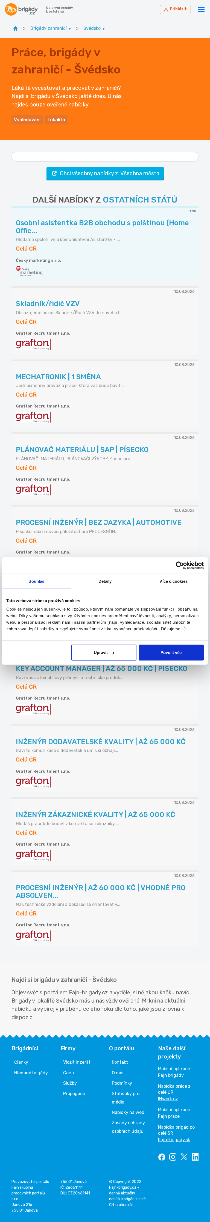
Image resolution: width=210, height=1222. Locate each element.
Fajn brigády (171, 1075)
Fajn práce (169, 1116)
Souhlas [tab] (36, 581)
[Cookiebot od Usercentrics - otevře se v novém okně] (180, 565)
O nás (117, 1072)
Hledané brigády (31, 1072)
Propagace (74, 1093)
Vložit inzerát (77, 1062)
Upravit (101, 652)
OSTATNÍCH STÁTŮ (140, 200)
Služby (70, 1083)
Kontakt (120, 1062)
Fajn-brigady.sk (174, 1139)
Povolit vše (171, 652)
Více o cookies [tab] (173, 581)
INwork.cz (168, 1098)
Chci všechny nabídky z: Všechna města (109, 173)
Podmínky (122, 1083)
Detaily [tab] (105, 581)
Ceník (69, 1072)
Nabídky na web (128, 1112)
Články (21, 1062)
